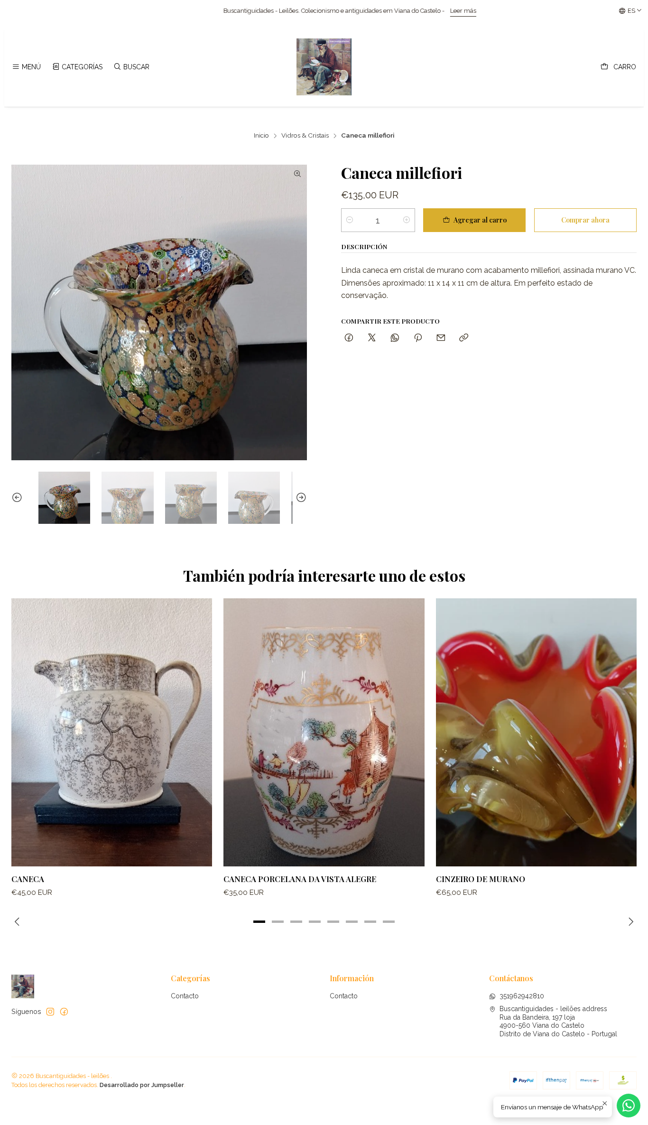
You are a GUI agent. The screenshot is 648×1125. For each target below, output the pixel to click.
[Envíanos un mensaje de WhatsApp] (628, 1105)
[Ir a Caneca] (111, 732)
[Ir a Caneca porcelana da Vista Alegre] (323, 732)
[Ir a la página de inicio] (324, 66)
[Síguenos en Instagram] (50, 1011)
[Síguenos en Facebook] (64, 1011)
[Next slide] (300, 497)
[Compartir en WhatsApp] (395, 338)
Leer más (364, 10)
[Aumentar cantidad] (406, 220)
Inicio (261, 135)
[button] (259, 922)
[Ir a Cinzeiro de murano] (536, 732)
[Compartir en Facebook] (349, 338)
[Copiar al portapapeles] (464, 338)
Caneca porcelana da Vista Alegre (299, 879)
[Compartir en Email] (441, 338)
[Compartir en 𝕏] (372, 338)
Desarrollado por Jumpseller (142, 1084)
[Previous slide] (18, 497)
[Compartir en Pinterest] (418, 338)
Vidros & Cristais (305, 135)
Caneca (27, 879)
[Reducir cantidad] (350, 220)
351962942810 (522, 996)
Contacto (185, 996)
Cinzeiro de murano (480, 879)
